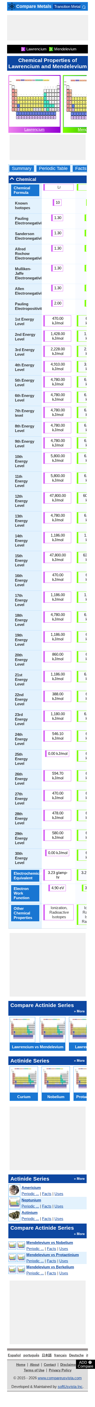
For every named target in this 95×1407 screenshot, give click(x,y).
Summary (21, 168)
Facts (80, 168)
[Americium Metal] (14, 1190)
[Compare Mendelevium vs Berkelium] (16, 1270)
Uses (58, 1193)
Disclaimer (68, 1365)
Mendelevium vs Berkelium (50, 1267)
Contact (50, 1365)
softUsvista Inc (70, 1386)
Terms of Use (34, 1370)
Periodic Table (53, 168)
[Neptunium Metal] (14, 1203)
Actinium (29, 1212)
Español (14, 1355)
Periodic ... (30, 1193)
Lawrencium (34, 129)
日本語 (47, 1355)
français (60, 1355)
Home (20, 1365)
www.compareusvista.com (60, 1378)
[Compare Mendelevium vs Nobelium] (16, 1245)
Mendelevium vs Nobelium (49, 1242)
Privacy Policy (60, 1370)
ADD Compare (85, 1364)
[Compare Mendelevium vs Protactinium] (16, 1258)
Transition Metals (68, 6)
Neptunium (31, 1200)
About (34, 1365)
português (31, 1355)
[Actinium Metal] (14, 1215)
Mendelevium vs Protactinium (52, 1255)
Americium (31, 1187)
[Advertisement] (47, 27)
